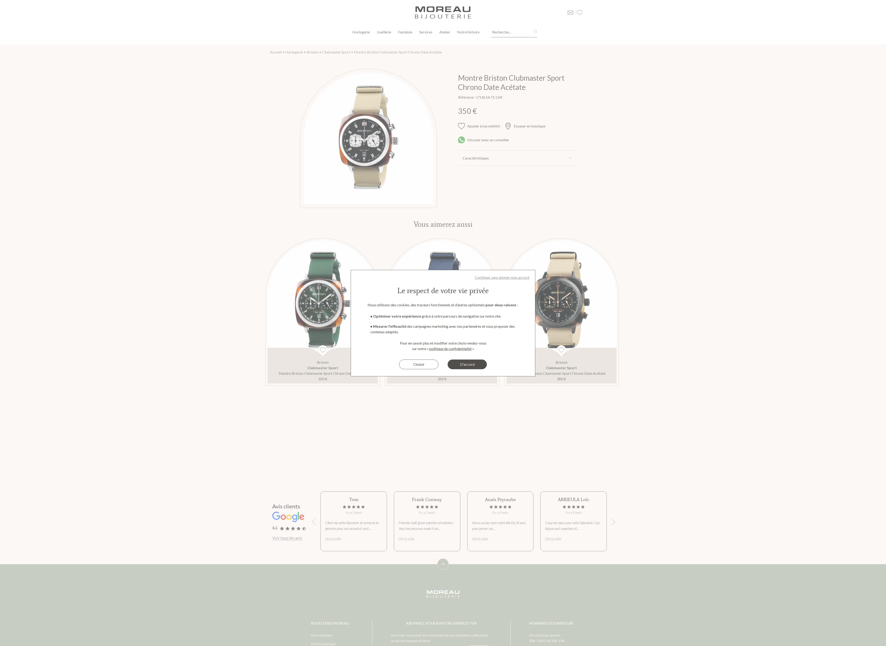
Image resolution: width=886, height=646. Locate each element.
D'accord (467, 364)
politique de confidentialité (450, 348)
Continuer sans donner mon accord (502, 277)
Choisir (419, 364)
